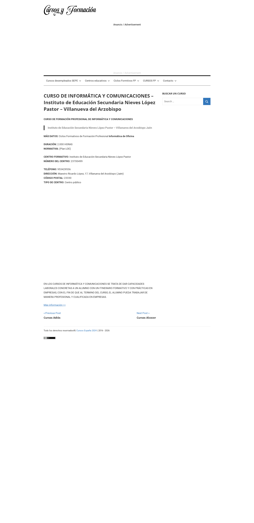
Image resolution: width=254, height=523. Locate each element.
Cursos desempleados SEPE (62, 80)
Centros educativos (96, 80)
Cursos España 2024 (86, 330)
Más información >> (55, 305)
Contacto (168, 80)
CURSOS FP (149, 80)
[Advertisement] (127, 48)
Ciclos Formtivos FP (125, 80)
